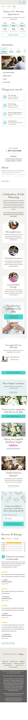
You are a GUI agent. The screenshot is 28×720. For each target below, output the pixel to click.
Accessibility (8, 665)
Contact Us (13, 661)
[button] (23, 2)
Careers (22, 661)
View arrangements (13, 448)
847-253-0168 (14, 151)
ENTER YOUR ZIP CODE (10, 515)
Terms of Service (19, 663)
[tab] (4, 50)
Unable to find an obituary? (13, 474)
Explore (9, 6)
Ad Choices (14, 667)
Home (3, 6)
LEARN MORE (13, 392)
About (14, 6)
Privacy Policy (7, 663)
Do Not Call (19, 665)
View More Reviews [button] (8, 643)
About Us (5, 661)
